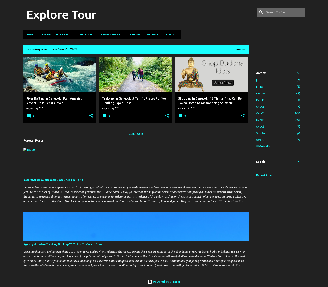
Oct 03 (260, 120)
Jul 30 (259, 80)
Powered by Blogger (166, 281)
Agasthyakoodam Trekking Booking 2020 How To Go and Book (62, 244)
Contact (172, 34)
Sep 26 (260, 133)
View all (241, 49)
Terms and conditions (143, 34)
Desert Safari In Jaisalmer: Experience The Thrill (53, 179)
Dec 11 (260, 100)
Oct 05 (260, 106)
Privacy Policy (110, 34)
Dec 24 (260, 93)
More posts (136, 134)
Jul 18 (259, 87)
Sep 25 (260, 140)
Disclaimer (85, 34)
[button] (91, 115)
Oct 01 (260, 126)
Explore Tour (61, 14)
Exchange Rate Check (56, 34)
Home (30, 34)
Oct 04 (260, 113)
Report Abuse (265, 175)
